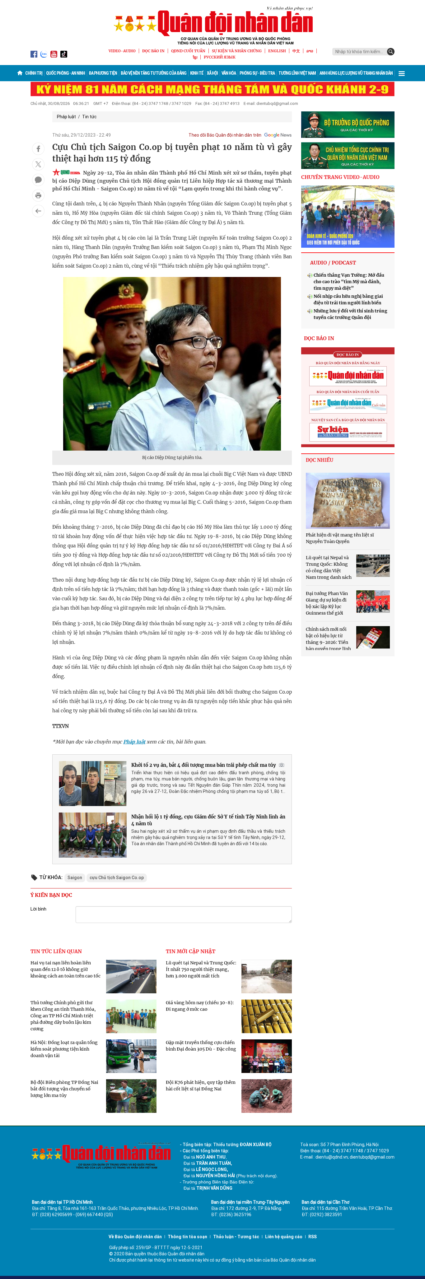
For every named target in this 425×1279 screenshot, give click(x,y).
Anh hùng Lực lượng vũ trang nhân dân (356, 73)
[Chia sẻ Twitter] (38, 164)
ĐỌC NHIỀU (319, 460)
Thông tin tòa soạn (187, 1236)
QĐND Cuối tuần (188, 51)
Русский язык (220, 57)
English (277, 51)
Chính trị (33, 73)
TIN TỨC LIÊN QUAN (56, 951)
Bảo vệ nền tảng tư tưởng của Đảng (153, 73)
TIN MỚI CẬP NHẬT (190, 951)
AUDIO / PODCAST (333, 263)
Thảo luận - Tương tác (236, 1236)
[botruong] (348, 124)
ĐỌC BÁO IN (153, 51)
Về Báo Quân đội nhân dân (135, 1236)
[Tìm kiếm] (391, 51)
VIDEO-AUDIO (122, 51)
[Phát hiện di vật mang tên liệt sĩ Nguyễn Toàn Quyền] (348, 501)
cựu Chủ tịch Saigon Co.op (117, 877)
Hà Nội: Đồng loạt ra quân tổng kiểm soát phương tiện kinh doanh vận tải (64, 1049)
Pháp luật (66, 116)
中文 (296, 51)
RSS (312, 1236)
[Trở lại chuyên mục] (38, 211)
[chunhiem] (348, 155)
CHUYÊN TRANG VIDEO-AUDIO (340, 177)
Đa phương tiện (103, 73)
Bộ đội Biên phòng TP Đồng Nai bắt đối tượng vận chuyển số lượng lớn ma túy (64, 1089)
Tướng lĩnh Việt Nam (297, 73)
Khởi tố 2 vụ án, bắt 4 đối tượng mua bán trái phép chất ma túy (203, 765)
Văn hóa (229, 73)
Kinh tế (196, 73)
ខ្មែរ (195, 57)
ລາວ (309, 51)
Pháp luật (134, 742)
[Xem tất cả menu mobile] (402, 73)
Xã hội (212, 73)
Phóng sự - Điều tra (257, 73)
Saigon (75, 877)
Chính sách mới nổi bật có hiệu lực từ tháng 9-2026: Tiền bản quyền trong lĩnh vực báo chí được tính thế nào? (338, 642)
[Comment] (38, 180)
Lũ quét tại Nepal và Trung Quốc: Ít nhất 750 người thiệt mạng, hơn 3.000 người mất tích (201, 969)
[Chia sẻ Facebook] (38, 149)
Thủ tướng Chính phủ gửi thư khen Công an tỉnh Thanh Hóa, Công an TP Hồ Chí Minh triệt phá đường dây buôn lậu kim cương (63, 1016)
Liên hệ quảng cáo (283, 1236)
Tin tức (89, 116)
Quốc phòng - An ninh (65, 73)
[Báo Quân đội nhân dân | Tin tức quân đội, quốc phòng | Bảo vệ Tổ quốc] (212, 25)
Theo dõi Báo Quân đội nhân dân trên (225, 135)
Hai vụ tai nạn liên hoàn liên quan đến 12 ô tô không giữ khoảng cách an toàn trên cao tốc (65, 969)
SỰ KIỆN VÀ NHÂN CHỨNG (237, 51)
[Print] (38, 195)
